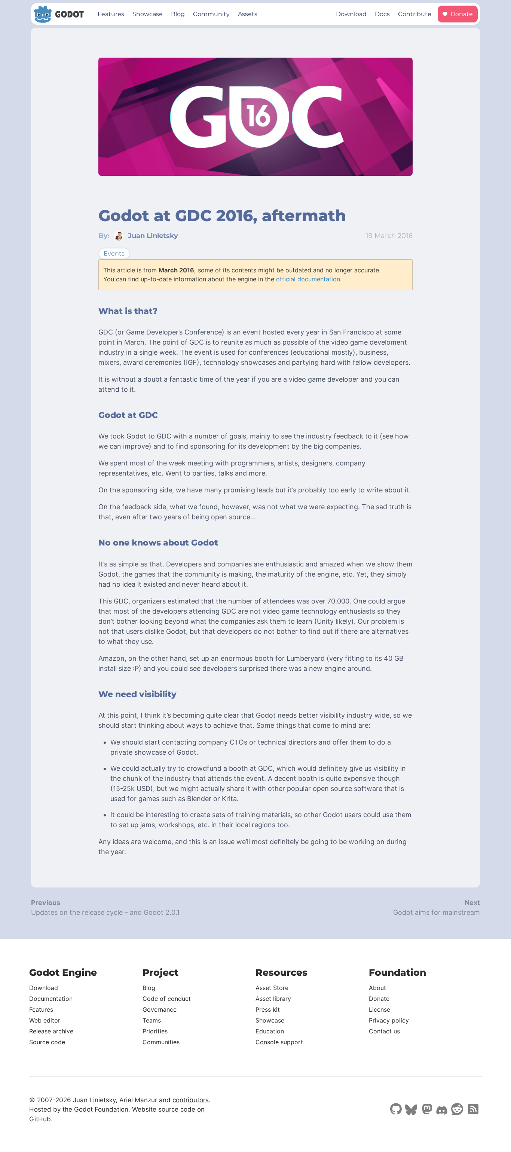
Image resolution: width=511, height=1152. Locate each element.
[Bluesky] (411, 1110)
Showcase (147, 14)
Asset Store (272, 987)
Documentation (51, 998)
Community (211, 14)
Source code (47, 1042)
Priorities (155, 1031)
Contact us (384, 1031)
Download (351, 14)
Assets (247, 14)
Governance (160, 1009)
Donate (461, 14)
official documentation (308, 279)
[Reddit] (457, 1109)
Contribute (414, 14)
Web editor (44, 1020)
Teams (152, 1020)
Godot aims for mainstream (436, 912)
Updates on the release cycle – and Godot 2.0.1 (105, 912)
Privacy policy (389, 1020)
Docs (382, 14)
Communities (161, 1042)
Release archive (51, 1031)
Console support (279, 1042)
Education (270, 1031)
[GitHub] (396, 1109)
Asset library (273, 998)
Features (111, 14)
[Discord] (442, 1111)
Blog (178, 14)
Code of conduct (167, 998)
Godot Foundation (101, 1109)
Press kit (268, 1009)
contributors (190, 1100)
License (379, 1009)
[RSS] (472, 1109)
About (377, 987)
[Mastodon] (426, 1109)
